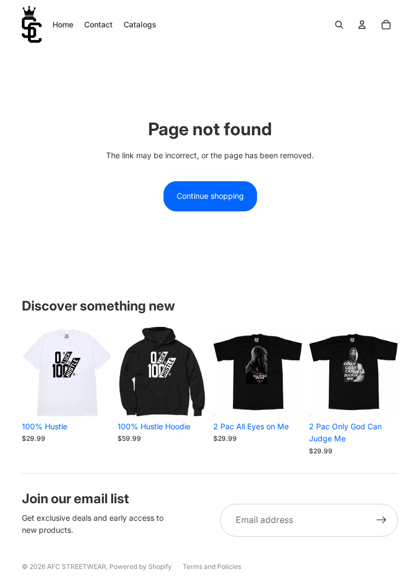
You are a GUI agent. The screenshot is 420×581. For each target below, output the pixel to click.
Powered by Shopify (140, 566)
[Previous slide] (30, 371)
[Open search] (339, 25)
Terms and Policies (212, 566)
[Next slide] (102, 371)
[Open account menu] (362, 25)
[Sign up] (381, 520)
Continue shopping (210, 195)
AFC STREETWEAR (76, 566)
